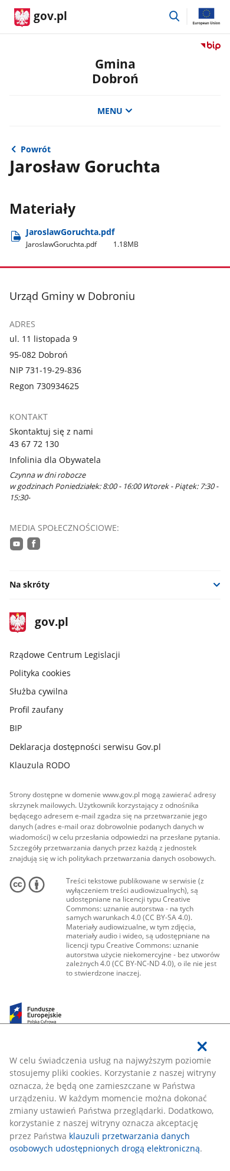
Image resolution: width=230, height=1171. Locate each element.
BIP (15, 727)
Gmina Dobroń (115, 71)
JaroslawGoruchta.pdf (82, 237)
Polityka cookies (40, 673)
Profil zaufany (36, 709)
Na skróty (29, 584)
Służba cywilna (38, 691)
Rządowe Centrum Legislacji (64, 654)
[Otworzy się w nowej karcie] (16, 543)
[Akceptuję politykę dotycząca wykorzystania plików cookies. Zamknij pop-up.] (203, 1046)
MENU (110, 110)
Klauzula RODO (39, 765)
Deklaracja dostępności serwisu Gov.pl (85, 746)
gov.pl (51, 622)
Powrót (36, 149)
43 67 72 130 (34, 443)
